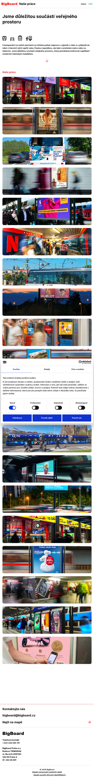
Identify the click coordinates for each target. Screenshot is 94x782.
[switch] (35, 408)
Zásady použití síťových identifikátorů (49, 775)
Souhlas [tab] (16, 369)
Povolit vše (77, 418)
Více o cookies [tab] (77, 369)
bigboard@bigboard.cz (18, 715)
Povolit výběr (47, 418)
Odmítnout (17, 418)
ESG (91, 4)
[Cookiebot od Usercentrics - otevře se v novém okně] (80, 362)
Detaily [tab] (47, 369)
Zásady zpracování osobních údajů (47, 772)
